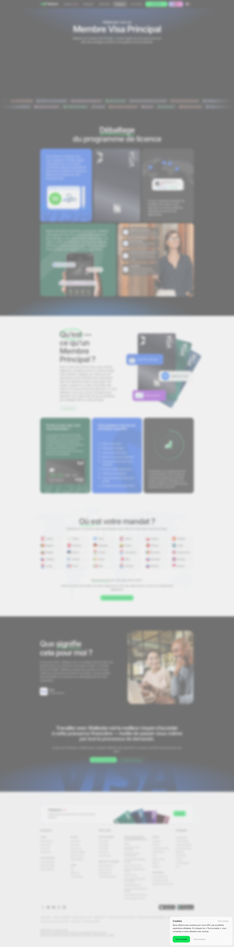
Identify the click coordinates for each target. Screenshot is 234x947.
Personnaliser (199, 939)
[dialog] (201, 931)
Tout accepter (181, 939)
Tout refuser (223, 921)
